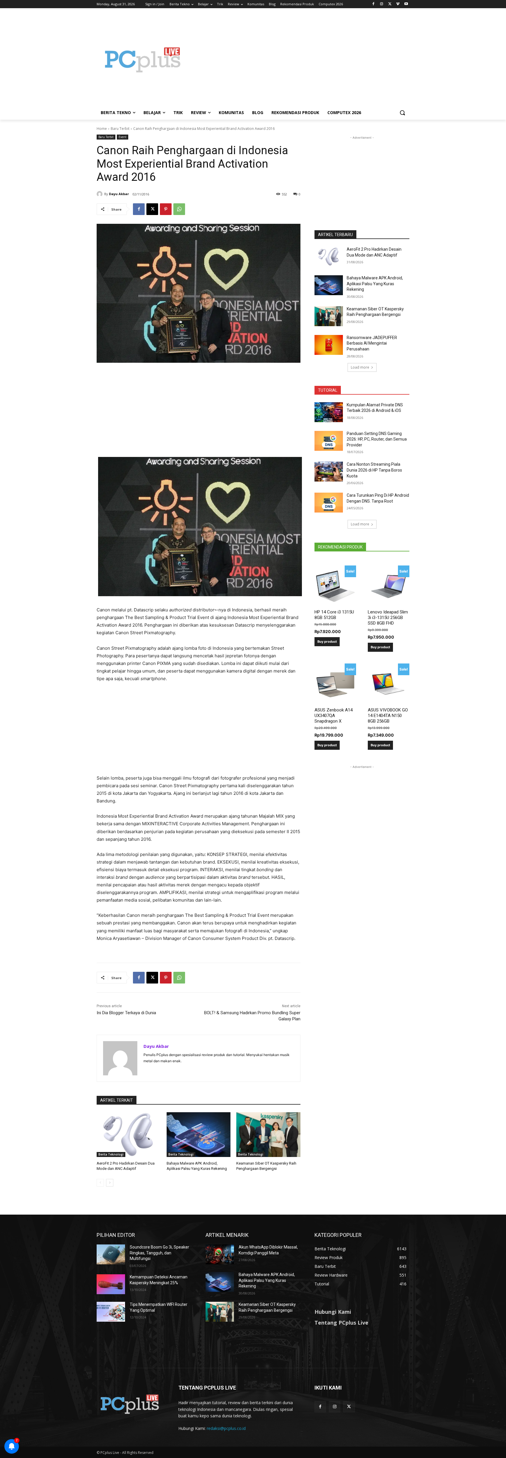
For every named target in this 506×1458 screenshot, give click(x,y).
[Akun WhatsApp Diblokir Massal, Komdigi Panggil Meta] (220, 1254)
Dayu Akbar (119, 194)
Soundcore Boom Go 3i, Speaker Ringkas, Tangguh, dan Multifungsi (159, 1253)
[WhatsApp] (179, 209)
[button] (402, 113)
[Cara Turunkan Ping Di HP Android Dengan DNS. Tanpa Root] (328, 503)
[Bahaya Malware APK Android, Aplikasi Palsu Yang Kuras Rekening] (199, 1134)
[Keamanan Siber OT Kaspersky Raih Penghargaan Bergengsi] (268, 1134)
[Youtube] (406, 4)
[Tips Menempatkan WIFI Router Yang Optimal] (111, 1312)
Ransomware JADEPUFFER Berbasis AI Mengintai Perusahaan (372, 343)
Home (102, 128)
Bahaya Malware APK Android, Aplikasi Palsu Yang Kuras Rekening (375, 284)
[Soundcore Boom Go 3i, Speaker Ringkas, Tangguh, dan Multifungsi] (111, 1254)
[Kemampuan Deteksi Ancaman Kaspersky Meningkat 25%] (111, 1284)
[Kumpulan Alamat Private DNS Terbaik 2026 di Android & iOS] (328, 412)
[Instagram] (381, 4)
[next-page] (109, 1183)
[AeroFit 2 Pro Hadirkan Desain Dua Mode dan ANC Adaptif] (129, 1134)
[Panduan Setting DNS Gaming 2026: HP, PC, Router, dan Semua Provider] (328, 441)
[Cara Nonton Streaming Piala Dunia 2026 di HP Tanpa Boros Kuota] (328, 472)
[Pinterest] (166, 209)
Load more (360, 367)
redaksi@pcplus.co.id (226, 1428)
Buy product (327, 641)
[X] (390, 4)
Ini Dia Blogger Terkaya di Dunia (126, 1012)
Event (122, 137)
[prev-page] (100, 1183)
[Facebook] (373, 4)
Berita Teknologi (111, 1154)
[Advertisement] (299, 60)
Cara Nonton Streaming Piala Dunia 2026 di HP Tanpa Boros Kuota (374, 470)
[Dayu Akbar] (100, 194)
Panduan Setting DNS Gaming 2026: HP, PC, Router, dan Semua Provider (377, 439)
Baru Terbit (120, 128)
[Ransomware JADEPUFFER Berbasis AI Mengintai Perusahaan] (328, 345)
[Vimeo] (397, 4)
